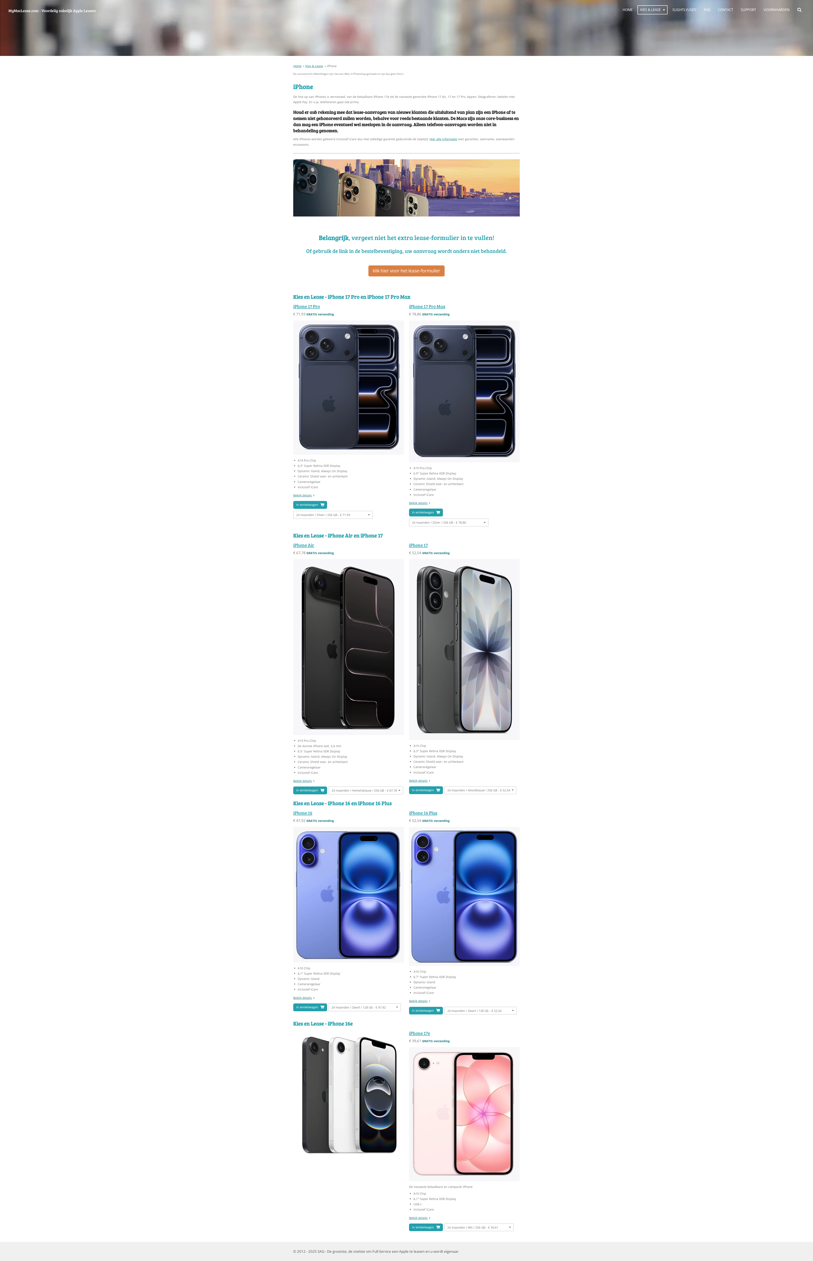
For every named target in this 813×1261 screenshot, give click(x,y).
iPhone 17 (418, 545)
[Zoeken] (799, 9)
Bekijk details (302, 495)
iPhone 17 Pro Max (427, 306)
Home (297, 66)
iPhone (332, 66)
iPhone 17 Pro (306, 306)
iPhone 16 (302, 813)
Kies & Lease (314, 66)
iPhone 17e (419, 1033)
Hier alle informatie (443, 139)
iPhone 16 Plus (423, 813)
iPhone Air (303, 545)
